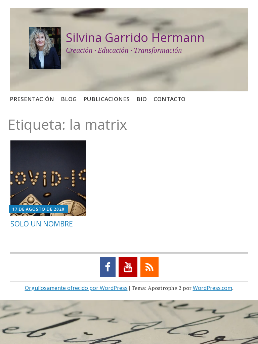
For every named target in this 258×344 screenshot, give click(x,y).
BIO (141, 99)
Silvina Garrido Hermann (135, 37)
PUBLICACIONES (106, 99)
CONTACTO (169, 99)
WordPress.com (212, 288)
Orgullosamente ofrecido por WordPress (76, 288)
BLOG (69, 99)
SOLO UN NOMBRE (41, 223)
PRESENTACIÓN (32, 99)
